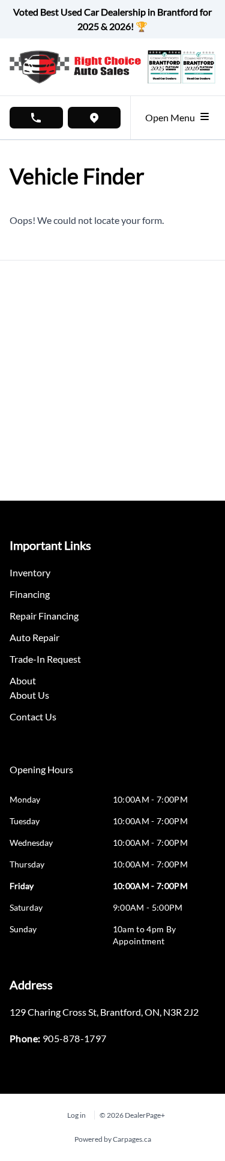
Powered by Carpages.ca (112, 1139)
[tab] (41, 775)
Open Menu (172, 117)
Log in (76, 1115)
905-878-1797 (75, 1038)
